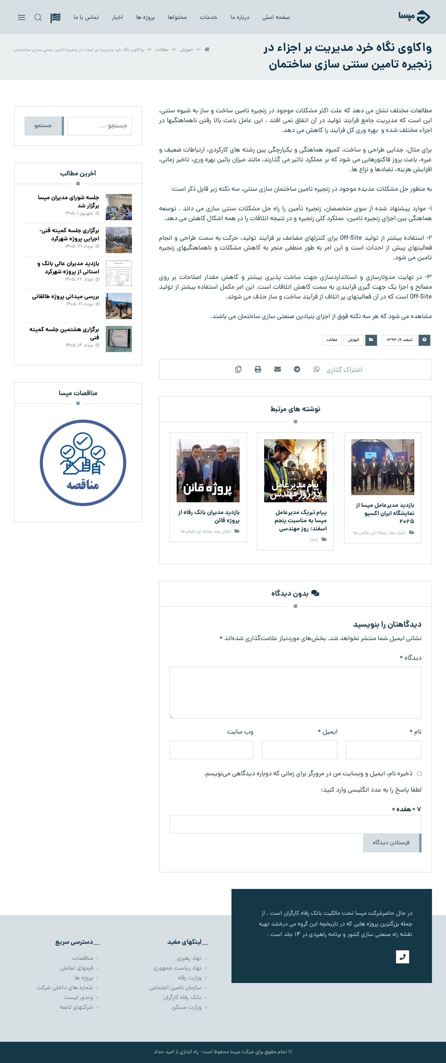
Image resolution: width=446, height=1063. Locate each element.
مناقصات (82, 958)
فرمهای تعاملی (76, 968)
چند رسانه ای (383, 533)
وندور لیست (78, 997)
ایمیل (327, 732)
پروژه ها (83, 978)
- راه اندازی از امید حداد (177, 1052)
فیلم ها (187, 531)
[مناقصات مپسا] (78, 463)
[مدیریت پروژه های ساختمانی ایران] (404, 17)
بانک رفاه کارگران (182, 997)
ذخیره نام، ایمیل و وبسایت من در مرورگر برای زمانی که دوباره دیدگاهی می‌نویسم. (308, 774)
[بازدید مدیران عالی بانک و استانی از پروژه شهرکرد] (119, 273)
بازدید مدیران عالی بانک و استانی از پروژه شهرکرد (68, 268)
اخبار (401, 533)
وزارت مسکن (186, 1007)
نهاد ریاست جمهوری (177, 968)
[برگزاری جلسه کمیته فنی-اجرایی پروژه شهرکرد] (119, 240)
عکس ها (361, 533)
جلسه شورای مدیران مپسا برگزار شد (68, 202)
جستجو (43, 125)
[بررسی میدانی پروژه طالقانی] (119, 306)
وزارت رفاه (189, 978)
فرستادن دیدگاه (391, 843)
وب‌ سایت (240, 732)
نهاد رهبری (189, 958)
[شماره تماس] (402, 956)
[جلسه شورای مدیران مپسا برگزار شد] (119, 207)
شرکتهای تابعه (76, 1007)
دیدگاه (411, 658)
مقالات (332, 340)
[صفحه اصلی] (207, 50)
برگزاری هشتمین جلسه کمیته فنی (64, 334)
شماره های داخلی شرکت (65, 988)
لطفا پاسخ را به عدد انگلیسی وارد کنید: (371, 790)
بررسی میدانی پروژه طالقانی (65, 297)
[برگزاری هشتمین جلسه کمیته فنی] (119, 339)
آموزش (353, 340)
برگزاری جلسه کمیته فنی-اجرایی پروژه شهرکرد (69, 235)
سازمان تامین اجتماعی (175, 988)
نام (415, 732)
